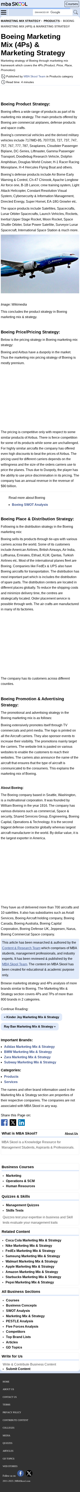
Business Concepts (21, 1305)
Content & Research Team (21, 948)
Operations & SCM (20, 1181)
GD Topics (14, 1347)
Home (6, 1381)
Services (11, 1082)
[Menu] (5, 12)
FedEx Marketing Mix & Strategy (30, 1251)
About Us (71, 1133)
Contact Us (10, 1397)
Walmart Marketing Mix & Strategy (32, 1261)
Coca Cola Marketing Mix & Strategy (33, 1240)
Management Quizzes (22, 1205)
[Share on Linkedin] (21, 1124)
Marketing (13, 1175)
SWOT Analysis (18, 1310)
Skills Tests (15, 1210)
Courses (72, 4)
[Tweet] (13, 1124)
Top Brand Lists (18, 1337)
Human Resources (20, 1186)
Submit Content (18, 1369)
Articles (12, 1342)
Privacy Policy (12, 1412)
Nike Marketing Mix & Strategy (29, 1245)
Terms (6, 1404)
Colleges (8, 1427)
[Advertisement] (40, 93)
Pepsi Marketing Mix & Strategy (30, 1282)
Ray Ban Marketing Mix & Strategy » (30, 1026)
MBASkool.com (22, 1481)
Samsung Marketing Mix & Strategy (33, 1256)
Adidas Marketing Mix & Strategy (29, 1046)
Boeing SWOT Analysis (30, 504)
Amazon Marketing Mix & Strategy (32, 1272)
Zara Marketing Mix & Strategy (27, 1057)
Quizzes (7, 1443)
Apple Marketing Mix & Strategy (30, 1266)
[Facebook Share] (4, 1124)
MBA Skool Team (35, 76)
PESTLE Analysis (19, 1321)
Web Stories (10, 1466)
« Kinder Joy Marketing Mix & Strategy (31, 1017)
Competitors (15, 1331)
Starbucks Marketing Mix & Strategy (33, 1277)
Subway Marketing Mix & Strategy (30, 1062)
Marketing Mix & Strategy (25, 1316)
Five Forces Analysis (22, 1326)
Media (6, 1435)
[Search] (75, 12)
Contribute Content (15, 1420)
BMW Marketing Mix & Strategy (28, 1052)
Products (11, 1076)
